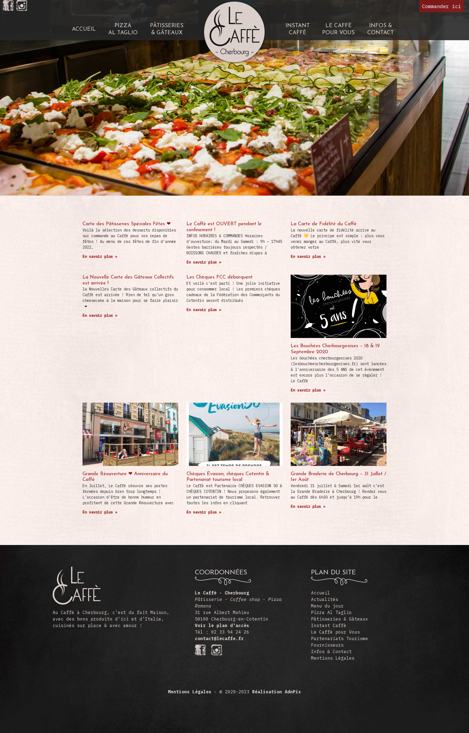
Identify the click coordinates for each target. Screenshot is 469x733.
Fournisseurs (327, 645)
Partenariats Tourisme (339, 638)
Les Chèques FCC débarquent (219, 277)
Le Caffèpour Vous (338, 29)
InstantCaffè (298, 29)
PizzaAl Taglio (123, 29)
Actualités (324, 599)
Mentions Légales (332, 658)
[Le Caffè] (76, 603)
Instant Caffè (328, 625)
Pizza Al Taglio (331, 612)
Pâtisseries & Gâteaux (339, 619)
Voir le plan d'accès (222, 625)
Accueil (84, 29)
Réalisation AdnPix (276, 691)
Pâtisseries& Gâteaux (166, 29)
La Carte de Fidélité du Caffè (324, 224)
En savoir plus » (100, 256)
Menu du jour (327, 606)
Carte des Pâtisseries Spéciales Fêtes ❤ (127, 224)
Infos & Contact (331, 651)
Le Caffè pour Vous (335, 632)
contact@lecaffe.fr (219, 638)
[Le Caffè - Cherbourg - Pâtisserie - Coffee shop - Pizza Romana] (234, 3)
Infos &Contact (380, 29)
